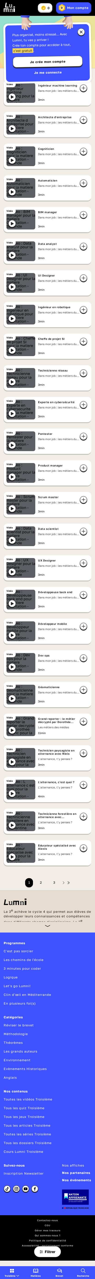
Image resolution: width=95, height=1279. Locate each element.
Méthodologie (16, 1034)
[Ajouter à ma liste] (83, 88)
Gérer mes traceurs (47, 1230)
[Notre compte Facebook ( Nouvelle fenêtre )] (34, 1188)
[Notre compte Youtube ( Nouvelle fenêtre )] (25, 1188)
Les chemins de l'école (24, 960)
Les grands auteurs (20, 1051)
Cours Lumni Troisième (23, 1151)
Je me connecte (48, 72)
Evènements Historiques (25, 1069)
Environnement (17, 1060)
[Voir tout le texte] (48, 925)
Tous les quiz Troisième (24, 1108)
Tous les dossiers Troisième (28, 1143)
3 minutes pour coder (22, 968)
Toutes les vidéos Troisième (28, 1099)
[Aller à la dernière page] (68, 883)
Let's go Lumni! (17, 986)
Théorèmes (13, 1042)
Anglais (10, 1077)
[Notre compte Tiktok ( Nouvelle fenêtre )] (7, 1188)
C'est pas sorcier (18, 951)
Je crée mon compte (47, 61)
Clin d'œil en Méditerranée (27, 995)
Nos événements (76, 1180)
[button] (12, 1272)
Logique (11, 977)
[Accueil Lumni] (9, 7)
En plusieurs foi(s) (20, 1003)
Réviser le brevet (19, 1025)
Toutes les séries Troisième (27, 1134)
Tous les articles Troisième (27, 1125)
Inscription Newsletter (24, 1173)
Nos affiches (73, 1165)
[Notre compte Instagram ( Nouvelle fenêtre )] (16, 1188)
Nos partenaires (76, 1173)
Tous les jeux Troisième (24, 1117)
